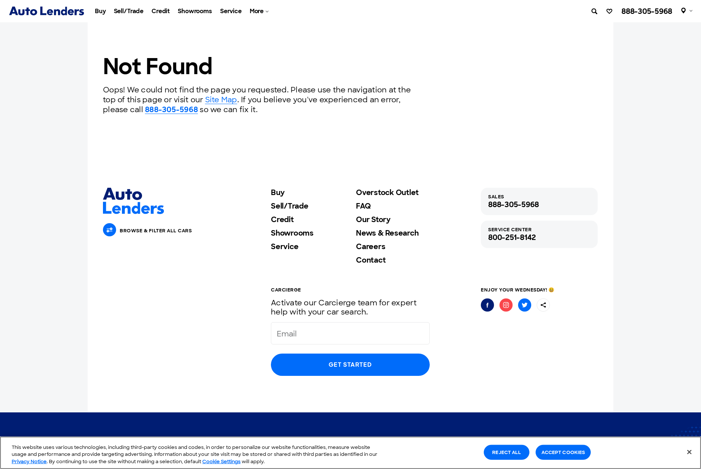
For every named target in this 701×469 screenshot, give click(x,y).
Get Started (350, 365)
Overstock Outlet (387, 192)
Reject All (506, 452)
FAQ (363, 206)
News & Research (387, 233)
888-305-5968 (646, 11)
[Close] (689, 452)
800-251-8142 (512, 237)
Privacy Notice (29, 461)
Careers (370, 246)
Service (231, 11)
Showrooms (195, 11)
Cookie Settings (221, 461)
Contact (371, 260)
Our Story (373, 219)
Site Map (221, 99)
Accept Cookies (563, 452)
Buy (100, 11)
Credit (161, 11)
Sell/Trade (129, 11)
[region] (350, 452)
